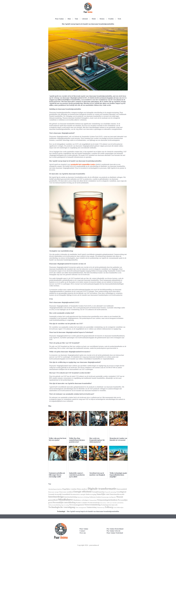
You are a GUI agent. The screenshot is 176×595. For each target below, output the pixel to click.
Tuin (76, 19)
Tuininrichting (92, 507)
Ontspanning (92, 500)
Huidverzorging (91, 494)
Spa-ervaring (65, 505)
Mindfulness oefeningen (81, 500)
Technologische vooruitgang (61, 507)
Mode (94, 19)
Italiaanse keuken (95, 497)
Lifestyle (85, 19)
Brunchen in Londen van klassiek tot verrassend (118, 439)
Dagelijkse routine (69, 489)
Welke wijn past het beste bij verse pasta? (57, 439)
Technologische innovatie (109, 505)
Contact (82, 531)
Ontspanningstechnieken (107, 500)
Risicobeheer (103, 502)
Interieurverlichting (83, 497)
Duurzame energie (53, 492)
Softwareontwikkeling (54, 505)
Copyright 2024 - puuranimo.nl (88, 545)
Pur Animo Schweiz (113, 531)
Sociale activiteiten (117, 502)
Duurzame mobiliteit (66, 492)
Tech (119, 19)
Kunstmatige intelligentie (108, 497)
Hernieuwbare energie (77, 494)
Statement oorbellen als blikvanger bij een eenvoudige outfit (57, 475)
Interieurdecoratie (117, 494)
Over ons (83, 533)
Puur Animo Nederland (115, 533)
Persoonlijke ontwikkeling (64, 502)
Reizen (102, 19)
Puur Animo (59, 19)
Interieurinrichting (70, 497)
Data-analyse (82, 489)
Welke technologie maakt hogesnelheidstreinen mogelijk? (118, 475)
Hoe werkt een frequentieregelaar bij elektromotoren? (96, 440)
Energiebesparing (98, 492)
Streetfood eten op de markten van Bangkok (97, 474)
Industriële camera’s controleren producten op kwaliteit (77, 475)
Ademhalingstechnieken (55, 489)
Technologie (61, 511)
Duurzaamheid (121, 489)
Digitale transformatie (102, 488)
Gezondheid (66, 494)
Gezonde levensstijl (54, 494)
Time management (80, 507)
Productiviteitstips (94, 502)
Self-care (109, 502)
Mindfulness (65, 499)
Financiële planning (110, 492)
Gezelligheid (121, 492)
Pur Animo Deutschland (115, 529)
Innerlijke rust (103, 494)
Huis (69, 19)
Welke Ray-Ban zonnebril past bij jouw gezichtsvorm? (77, 440)
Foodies (111, 19)
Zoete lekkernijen (118, 507)
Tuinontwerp (100, 507)
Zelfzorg (109, 507)
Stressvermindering (92, 505)
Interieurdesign (56, 496)
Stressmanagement (76, 505)
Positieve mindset (81, 502)
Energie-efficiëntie (82, 491)
